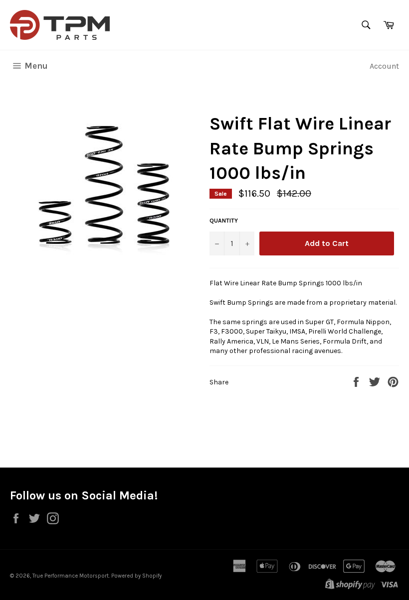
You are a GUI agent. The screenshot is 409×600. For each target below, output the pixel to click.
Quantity (223, 220)
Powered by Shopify (136, 576)
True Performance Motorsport (70, 576)
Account (384, 66)
